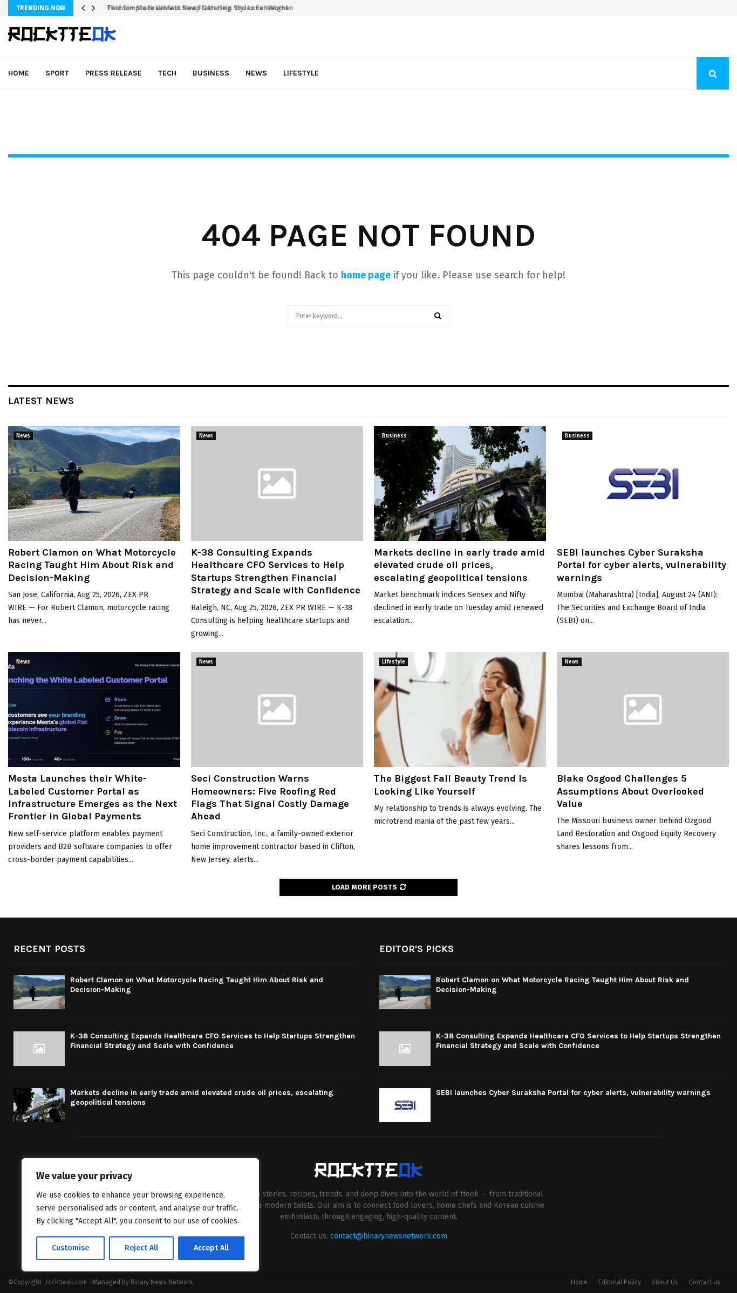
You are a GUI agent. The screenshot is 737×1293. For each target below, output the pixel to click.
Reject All (141, 1248)
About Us (665, 1282)
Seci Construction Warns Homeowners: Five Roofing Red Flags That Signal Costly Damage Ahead (270, 797)
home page (366, 275)
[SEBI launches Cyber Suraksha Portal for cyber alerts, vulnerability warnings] (643, 483)
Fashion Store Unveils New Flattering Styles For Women (196, 8)
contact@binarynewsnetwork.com (388, 1236)
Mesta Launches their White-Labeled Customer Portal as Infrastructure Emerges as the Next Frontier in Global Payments (92, 797)
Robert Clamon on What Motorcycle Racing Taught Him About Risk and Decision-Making (92, 565)
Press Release (113, 73)
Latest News (41, 401)
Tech (167, 73)
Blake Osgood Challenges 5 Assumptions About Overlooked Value (630, 791)
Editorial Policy (619, 1282)
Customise (70, 1248)
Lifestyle (301, 73)
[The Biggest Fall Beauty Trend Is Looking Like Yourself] (460, 709)
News (256, 73)
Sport (57, 73)
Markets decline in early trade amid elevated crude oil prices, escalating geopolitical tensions (459, 565)
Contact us (704, 1282)
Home (18, 73)
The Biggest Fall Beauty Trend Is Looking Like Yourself (450, 784)
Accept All (211, 1248)
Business (211, 73)
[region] (140, 1214)
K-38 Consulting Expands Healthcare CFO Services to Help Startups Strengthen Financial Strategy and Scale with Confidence (275, 571)
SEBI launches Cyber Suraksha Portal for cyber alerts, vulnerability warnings (641, 565)
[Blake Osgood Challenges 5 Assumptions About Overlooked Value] (643, 709)
